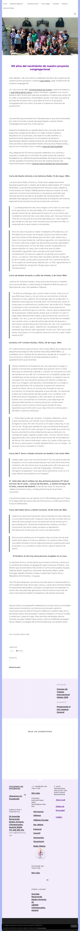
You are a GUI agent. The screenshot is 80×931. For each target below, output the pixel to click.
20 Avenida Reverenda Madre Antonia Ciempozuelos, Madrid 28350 (16, 821)
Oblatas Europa (40, 820)
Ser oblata (38, 825)
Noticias (65, 4)
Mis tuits (35, 793)
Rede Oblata (39, 846)
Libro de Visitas (8, 8)
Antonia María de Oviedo (40, 89)
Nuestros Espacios (16, 4)
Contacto (56, 4)
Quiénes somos (32, 4)
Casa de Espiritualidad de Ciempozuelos (50, 163)
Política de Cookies (42, 928)
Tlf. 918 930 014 (16, 830)
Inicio (5, 4)
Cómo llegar (45, 4)
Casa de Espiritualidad (52, 146)
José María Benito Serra (21, 92)
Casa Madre (44, 81)
